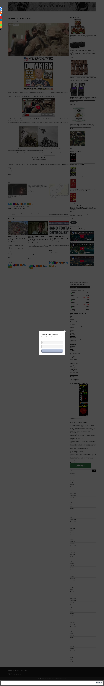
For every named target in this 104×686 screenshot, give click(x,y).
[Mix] (1, 22)
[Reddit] (1, 12)
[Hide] (0, 29)
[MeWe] (1, 20)
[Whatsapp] (1, 25)
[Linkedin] (1, 15)
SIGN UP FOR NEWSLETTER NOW (52, 350)
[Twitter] (1, 10)
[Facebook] (1, 8)
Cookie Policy (21, 684)
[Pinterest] (1, 17)
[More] (1, 27)
